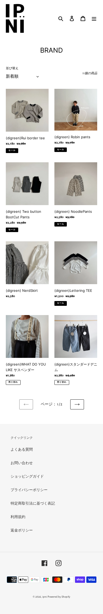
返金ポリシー (22, 530)
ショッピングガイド (27, 476)
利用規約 (18, 517)
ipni (44, 596)
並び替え (12, 68)
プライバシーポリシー (29, 490)
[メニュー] (94, 18)
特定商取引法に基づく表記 (33, 503)
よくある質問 (22, 449)
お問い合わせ (22, 463)
